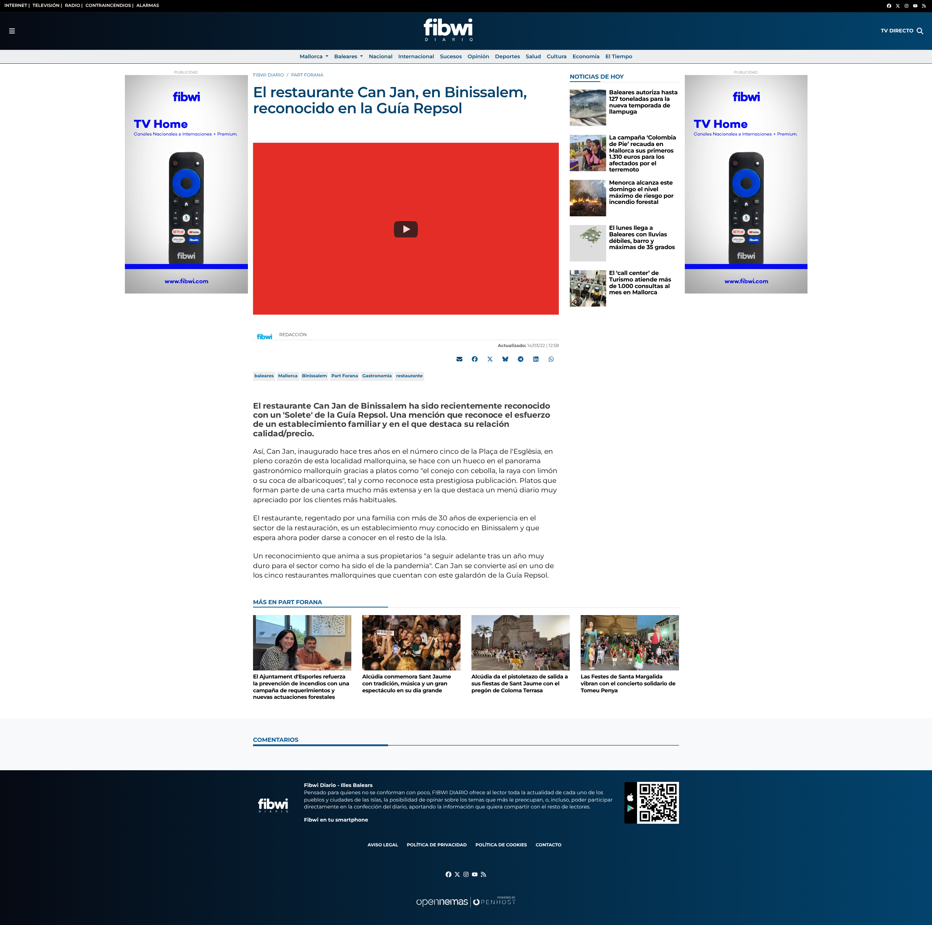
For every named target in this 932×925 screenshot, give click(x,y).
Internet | (17, 5)
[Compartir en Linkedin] (536, 359)
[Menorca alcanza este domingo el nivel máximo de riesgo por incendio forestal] (588, 197)
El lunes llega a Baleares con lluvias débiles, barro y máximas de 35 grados (642, 238)
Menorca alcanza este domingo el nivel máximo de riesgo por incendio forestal (641, 193)
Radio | (74, 5)
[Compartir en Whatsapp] (551, 359)
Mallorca (288, 376)
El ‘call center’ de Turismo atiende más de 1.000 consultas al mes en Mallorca (640, 283)
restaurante (409, 376)
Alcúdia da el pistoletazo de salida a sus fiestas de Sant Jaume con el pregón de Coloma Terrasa (519, 683)
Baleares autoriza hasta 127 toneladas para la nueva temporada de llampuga (643, 102)
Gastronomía (377, 376)
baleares (264, 376)
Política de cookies (501, 845)
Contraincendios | (110, 5)
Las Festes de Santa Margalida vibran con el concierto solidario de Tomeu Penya (628, 683)
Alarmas (148, 5)
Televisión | (47, 5)
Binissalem (314, 376)
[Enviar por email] (459, 359)
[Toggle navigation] (12, 31)
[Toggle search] (920, 31)
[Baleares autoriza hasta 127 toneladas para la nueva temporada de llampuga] (588, 107)
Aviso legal (383, 845)
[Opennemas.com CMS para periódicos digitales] (466, 909)
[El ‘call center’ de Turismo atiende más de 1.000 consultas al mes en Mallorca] (588, 288)
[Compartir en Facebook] (474, 359)
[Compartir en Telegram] (520, 359)
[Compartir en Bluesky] (505, 359)
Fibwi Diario (268, 75)
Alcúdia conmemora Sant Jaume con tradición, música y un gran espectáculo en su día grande (406, 683)
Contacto (548, 845)
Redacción (293, 335)
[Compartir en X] (490, 359)
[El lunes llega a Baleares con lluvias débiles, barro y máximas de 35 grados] (588, 243)
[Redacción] (264, 336)
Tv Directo (897, 30)
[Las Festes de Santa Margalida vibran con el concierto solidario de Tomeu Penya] (630, 642)
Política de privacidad (437, 845)
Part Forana (307, 75)
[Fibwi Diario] (448, 31)
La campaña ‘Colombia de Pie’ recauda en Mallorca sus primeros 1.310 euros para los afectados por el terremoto (642, 153)
